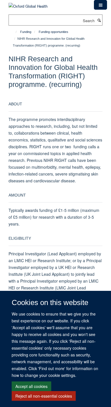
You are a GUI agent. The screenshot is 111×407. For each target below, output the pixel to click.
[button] (100, 5)
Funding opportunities (53, 32)
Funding (25, 32)
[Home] (13, 32)
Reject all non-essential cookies (43, 396)
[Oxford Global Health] (28, 4)
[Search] (99, 20)
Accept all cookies (31, 386)
